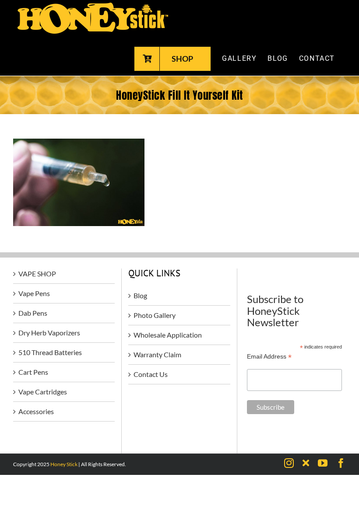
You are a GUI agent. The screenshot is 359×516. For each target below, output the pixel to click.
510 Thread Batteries (50, 352)
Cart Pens (33, 372)
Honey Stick (63, 464)
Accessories (36, 411)
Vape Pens (34, 293)
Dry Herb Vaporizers (49, 332)
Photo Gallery (155, 315)
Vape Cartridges (42, 391)
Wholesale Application (168, 335)
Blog (140, 295)
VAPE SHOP (37, 273)
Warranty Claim (157, 354)
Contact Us (151, 374)
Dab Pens (32, 313)
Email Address (269, 356)
